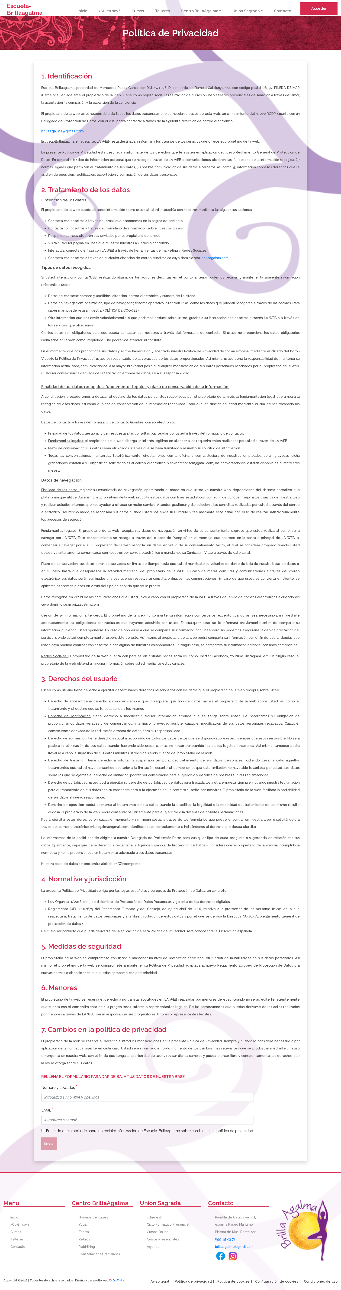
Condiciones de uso (321, 1281)
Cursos (138, 11)
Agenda (153, 1247)
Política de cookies (233, 1281)
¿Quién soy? (109, 11)
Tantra (84, 1232)
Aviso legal (160, 1281)
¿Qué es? (154, 1217)
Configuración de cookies (276, 1281)
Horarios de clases (93, 1217)
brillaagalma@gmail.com (62, 131)
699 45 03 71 (225, 1239)
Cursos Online (158, 1232)
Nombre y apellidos (59, 1086)
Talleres (162, 11)
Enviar (49, 1143)
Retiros (84, 1239)
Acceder (319, 8)
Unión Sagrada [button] (246, 11)
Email (47, 1109)
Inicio (82, 11)
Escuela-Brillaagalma (24, 9)
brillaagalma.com (215, 258)
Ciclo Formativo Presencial (168, 1224)
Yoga (83, 1224)
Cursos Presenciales (163, 1239)
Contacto (282, 11)
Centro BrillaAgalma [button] (199, 11)
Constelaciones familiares (99, 1254)
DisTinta (118, 1280)
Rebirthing (87, 1247)
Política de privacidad (193, 1281)
